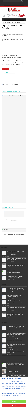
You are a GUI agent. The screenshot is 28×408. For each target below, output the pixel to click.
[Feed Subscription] (24, 31)
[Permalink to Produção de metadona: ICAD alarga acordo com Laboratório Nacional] (4, 277)
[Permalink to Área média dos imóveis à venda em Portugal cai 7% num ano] (4, 296)
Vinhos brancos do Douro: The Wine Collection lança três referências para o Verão (15, 302)
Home (4, 22)
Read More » (5, 69)
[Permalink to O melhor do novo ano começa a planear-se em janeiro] (4, 345)
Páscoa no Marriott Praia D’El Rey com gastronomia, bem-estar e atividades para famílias (16, 328)
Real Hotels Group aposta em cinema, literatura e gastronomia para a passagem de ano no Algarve (16, 351)
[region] (14, 392)
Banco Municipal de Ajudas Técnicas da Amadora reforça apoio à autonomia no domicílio (16, 265)
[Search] (22, 1)
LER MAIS (4, 397)
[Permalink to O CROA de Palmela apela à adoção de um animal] (12, 46)
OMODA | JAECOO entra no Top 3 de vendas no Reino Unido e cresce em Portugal (15, 314)
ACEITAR (14, 401)
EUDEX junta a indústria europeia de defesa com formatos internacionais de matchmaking (15, 290)
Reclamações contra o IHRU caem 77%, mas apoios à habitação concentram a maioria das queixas (15, 253)
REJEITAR (14, 405)
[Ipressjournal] (14, 10)
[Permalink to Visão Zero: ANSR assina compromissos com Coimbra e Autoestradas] (4, 272)
